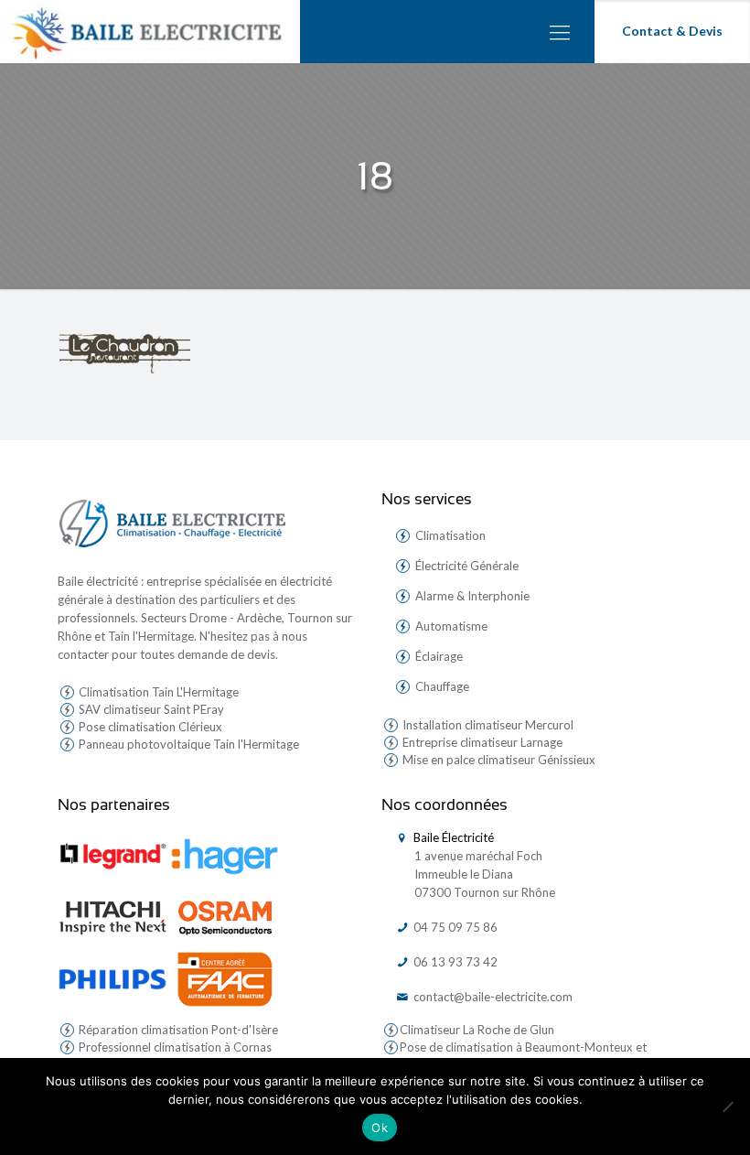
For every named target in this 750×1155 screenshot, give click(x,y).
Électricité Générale (467, 565)
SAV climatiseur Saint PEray (150, 709)
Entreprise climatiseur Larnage (481, 742)
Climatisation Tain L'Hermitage (157, 692)
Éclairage (439, 656)
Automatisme (451, 626)
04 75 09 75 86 (454, 927)
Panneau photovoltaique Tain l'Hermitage (187, 744)
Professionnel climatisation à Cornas (174, 1047)
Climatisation (450, 535)
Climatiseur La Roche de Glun (477, 1029)
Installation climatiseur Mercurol (486, 725)
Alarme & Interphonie (472, 595)
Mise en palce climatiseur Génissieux (497, 759)
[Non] (727, 1106)
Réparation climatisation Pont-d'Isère (177, 1029)
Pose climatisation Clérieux (149, 726)
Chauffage (442, 686)
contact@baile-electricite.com (492, 996)
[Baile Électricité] (150, 31)
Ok (379, 1127)
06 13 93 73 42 (454, 962)
